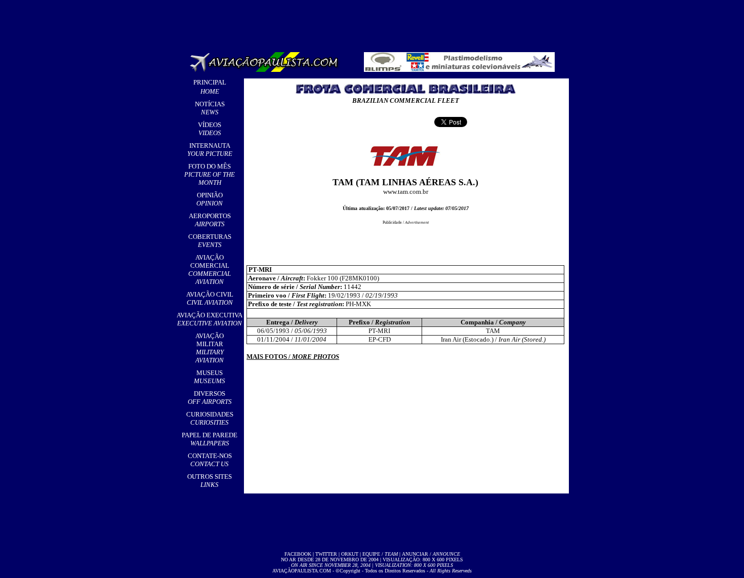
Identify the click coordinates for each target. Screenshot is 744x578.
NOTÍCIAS (210, 108)
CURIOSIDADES (209, 418)
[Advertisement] (374, 23)
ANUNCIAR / (431, 554)
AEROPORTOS (210, 220)
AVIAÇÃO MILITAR (209, 348)
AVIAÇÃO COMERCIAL (209, 269)
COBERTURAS (209, 241)
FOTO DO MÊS (209, 174)
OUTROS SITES (209, 480)
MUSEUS (209, 377)
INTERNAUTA (209, 149)
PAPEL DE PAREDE (209, 439)
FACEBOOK (297, 554)
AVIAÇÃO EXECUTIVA (209, 319)
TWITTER (326, 554)
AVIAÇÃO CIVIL (209, 298)
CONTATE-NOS (210, 460)
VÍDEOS (209, 129)
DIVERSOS (210, 397)
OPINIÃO (209, 199)
